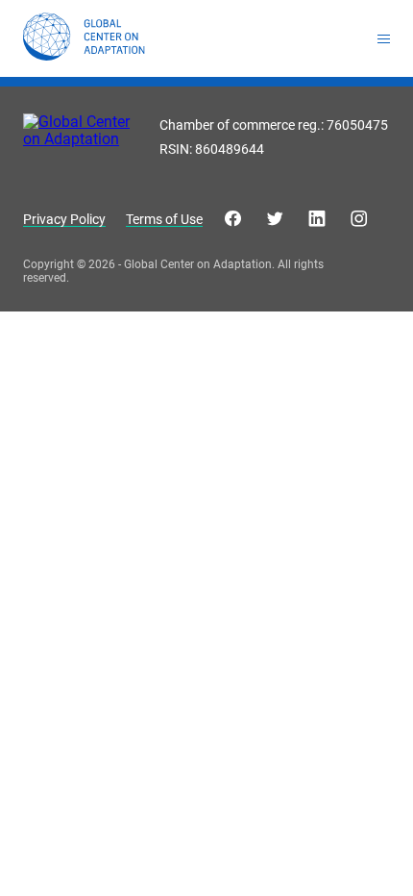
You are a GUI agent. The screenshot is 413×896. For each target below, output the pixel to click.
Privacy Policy (64, 219)
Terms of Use (164, 219)
